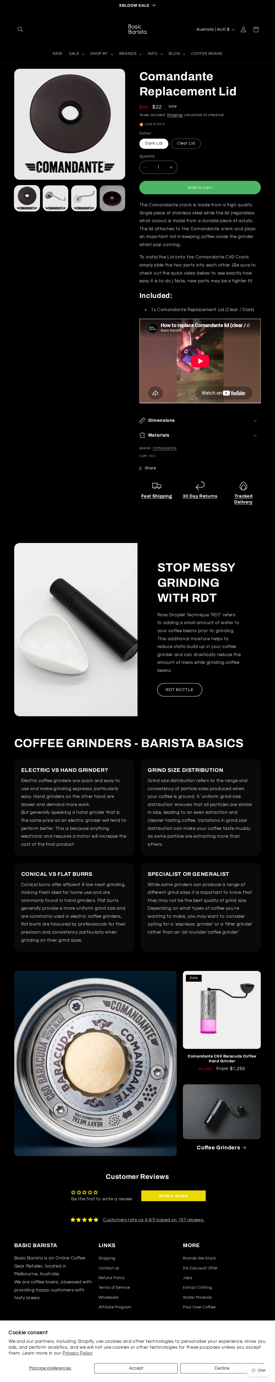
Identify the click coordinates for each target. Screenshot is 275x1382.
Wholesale (108, 1297)
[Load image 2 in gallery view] (55, 198)
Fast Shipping (156, 496)
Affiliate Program (115, 1307)
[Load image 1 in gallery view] (27, 198)
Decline (222, 1368)
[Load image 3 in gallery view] (84, 198)
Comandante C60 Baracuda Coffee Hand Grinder (222, 1058)
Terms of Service (114, 1288)
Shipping (175, 115)
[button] (20, 29)
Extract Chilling (197, 1288)
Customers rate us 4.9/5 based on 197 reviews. (153, 1220)
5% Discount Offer (200, 1268)
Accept (136, 1368)
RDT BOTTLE (180, 690)
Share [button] (150, 468)
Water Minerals (197, 1297)
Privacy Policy (78, 1353)
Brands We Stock (199, 1258)
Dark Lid (153, 143)
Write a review (173, 1196)
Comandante (165, 448)
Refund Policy (112, 1278)
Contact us (109, 1268)
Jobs (187, 1278)
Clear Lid (186, 143)
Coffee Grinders (218, 1147)
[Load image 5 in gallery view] (112, 198)
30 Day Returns (200, 496)
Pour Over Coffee (199, 1307)
